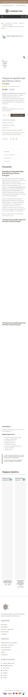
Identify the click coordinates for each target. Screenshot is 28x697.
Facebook (18, 461)
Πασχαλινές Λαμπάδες (7, 24)
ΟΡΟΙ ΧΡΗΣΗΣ (4, 654)
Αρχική (2, 23)
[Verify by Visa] (5, 693)
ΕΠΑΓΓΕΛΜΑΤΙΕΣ (5, 631)
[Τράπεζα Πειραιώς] (23, 693)
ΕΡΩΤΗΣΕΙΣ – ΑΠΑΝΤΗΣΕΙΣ (7, 629)
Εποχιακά (15, 23)
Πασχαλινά (21, 23)
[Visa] (19, 693)
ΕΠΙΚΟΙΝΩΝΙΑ (4, 627)
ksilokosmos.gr (5, 183)
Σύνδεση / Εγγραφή (22, 5)
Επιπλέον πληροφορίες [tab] (9, 154)
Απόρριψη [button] (15, 3)
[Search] (22, 17)
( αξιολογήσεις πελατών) (14, 86)
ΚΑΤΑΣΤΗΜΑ (9, 23)
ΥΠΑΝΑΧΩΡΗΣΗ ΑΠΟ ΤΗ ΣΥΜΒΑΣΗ (9, 642)
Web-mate (21, 690)
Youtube (5, 677)
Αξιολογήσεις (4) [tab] (8, 158)
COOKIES (3, 652)
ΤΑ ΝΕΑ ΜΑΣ (4, 634)
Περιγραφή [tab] (6, 151)
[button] (24, 48)
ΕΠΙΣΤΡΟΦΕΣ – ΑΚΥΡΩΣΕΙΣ (7, 645)
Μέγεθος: (4, 127)
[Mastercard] (16, 693)
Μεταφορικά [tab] (7, 161)
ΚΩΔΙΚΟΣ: (4, 122)
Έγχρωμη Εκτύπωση (10, 132)
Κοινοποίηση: (5, 139)
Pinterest (5, 675)
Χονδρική (17, 5)
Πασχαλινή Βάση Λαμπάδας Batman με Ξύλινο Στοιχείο (7, 581)
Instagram (5, 672)
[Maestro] (13, 693)
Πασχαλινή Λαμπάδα (16, 134)
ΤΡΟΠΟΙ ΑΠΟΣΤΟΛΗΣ (6, 647)
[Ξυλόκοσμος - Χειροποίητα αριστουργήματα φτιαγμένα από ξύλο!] (14, 11)
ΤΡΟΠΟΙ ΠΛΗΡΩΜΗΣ (5, 650)
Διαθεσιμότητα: (5, 125)
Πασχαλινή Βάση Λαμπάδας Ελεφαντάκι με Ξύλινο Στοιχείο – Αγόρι (20, 583)
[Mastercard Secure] (10, 693)
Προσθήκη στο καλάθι (17, 115)
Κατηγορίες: (4, 130)
